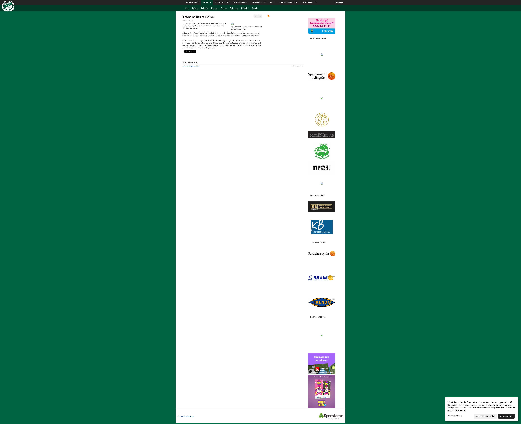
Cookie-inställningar (186, 416)
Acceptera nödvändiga (485, 416)
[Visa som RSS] (268, 16)
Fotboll (206, 3)
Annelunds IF (193, 3)
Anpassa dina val (455, 415)
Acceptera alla (506, 416)
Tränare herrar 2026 (198, 17)
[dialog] (481, 409)
